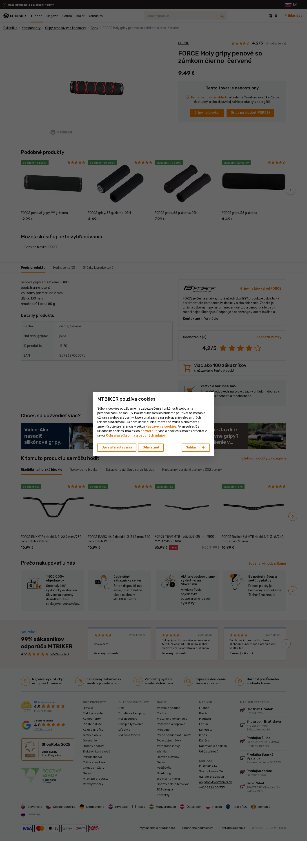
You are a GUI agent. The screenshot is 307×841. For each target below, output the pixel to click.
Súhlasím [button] (195, 447)
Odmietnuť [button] (151, 447)
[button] (148, 431)
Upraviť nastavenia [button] (117, 447)
